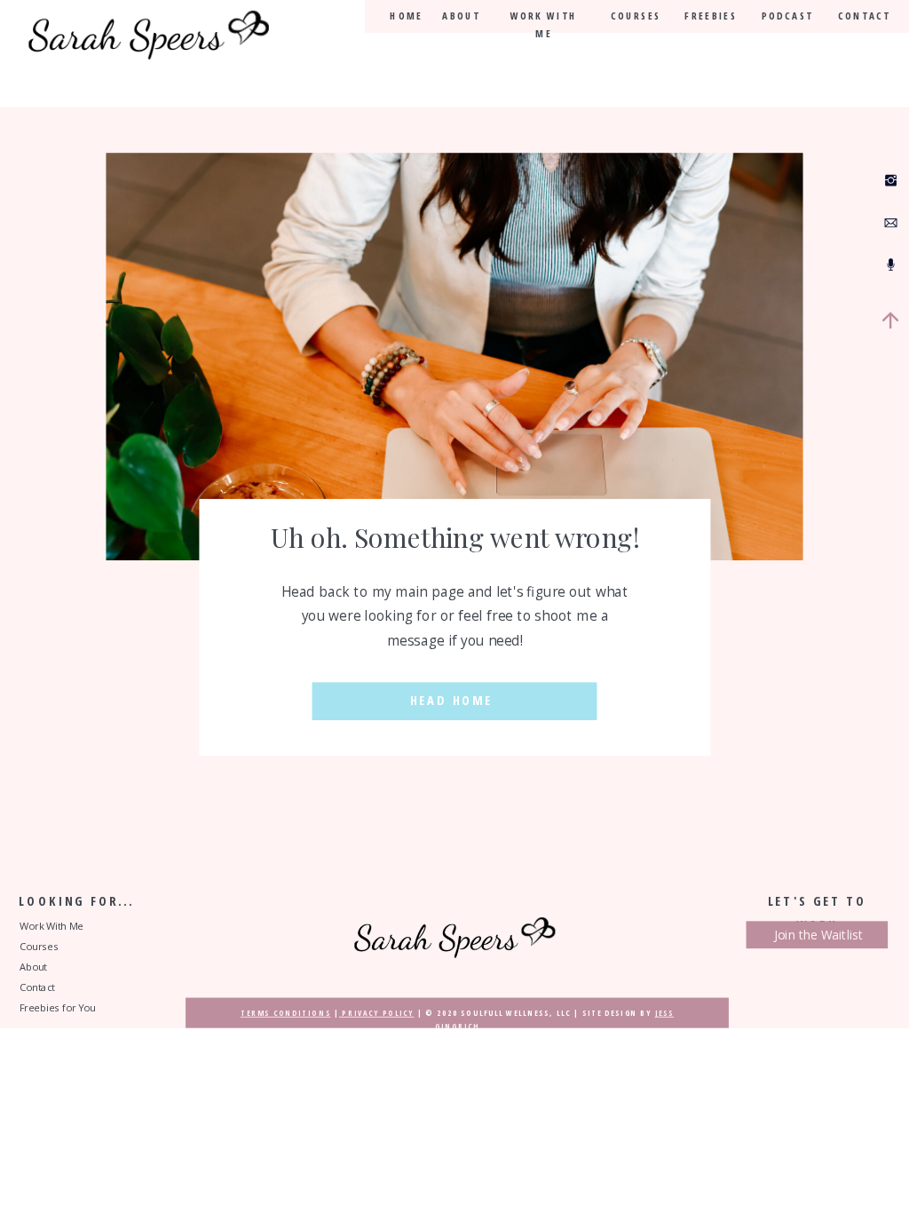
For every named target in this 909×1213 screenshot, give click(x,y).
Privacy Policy (376, 1013)
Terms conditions (286, 1013)
